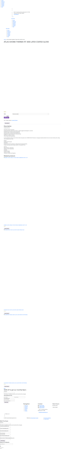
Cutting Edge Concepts (34, 417)
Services (2, 3)
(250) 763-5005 (41, 405)
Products (2, 2)
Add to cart (6, 117)
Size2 (5, 113)
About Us (3, 1)
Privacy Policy (46, 419)
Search (1, 444)
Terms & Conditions (47, 417)
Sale (2, 6)
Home (2, 0)
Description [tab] (7, 123)
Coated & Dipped (14, 120)
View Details (7, 228)
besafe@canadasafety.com (43, 412)
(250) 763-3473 (42, 407)
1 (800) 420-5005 (41, 406)
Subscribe (6, 402)
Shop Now (13, 18)
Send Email (3, 440)
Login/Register (16, 14)
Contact (2, 5)
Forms (26, 409)
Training (2, 4)
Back (4, 388)
